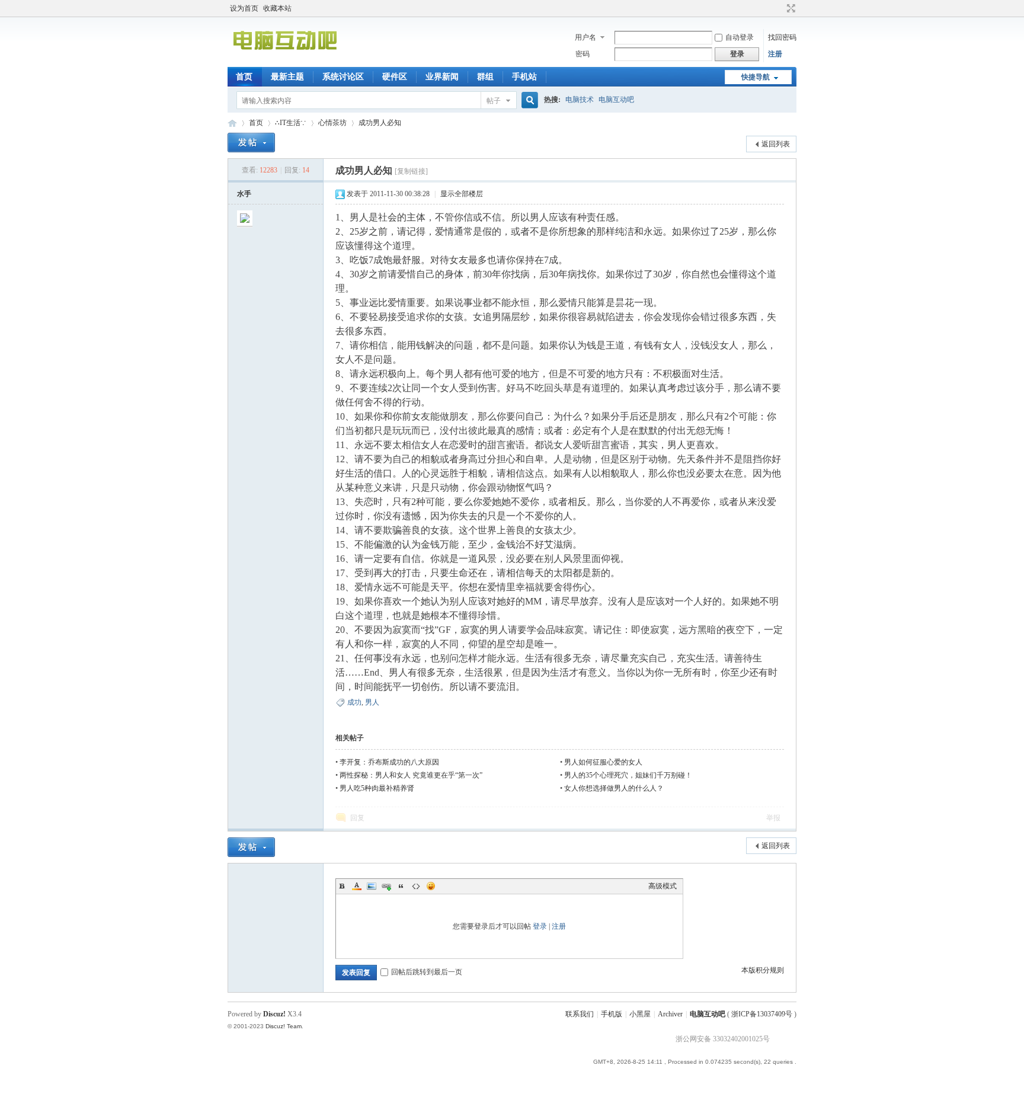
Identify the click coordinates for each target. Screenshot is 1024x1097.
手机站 (524, 76)
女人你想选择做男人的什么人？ (614, 788)
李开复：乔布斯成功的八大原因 (389, 762)
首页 (244, 76)
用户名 (585, 37)
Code (416, 886)
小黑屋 (640, 1014)
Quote (401, 886)
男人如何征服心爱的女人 (603, 762)
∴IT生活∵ (290, 123)
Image (371, 886)
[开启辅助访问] (780, 8)
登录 (540, 926)
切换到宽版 (789, 8)
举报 (773, 818)
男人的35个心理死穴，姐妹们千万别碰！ (628, 775)
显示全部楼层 (461, 194)
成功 (354, 702)
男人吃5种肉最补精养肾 (377, 788)
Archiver (670, 1014)
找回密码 (782, 37)
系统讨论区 (343, 76)
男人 (372, 702)
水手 (244, 194)
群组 (485, 76)
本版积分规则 (762, 970)
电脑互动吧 (616, 99)
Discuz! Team (283, 1026)
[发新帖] (251, 142)
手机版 (611, 1014)
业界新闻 (442, 76)
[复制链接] (411, 171)
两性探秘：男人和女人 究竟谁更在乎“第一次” (411, 775)
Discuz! (274, 1014)
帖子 (494, 101)
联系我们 (579, 1014)
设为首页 (244, 8)
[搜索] (528, 100)
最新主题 (287, 76)
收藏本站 (277, 8)
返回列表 (775, 144)
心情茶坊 (332, 123)
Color (357, 886)
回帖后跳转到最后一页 (426, 972)
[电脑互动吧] (285, 60)
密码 (582, 54)
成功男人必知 (380, 123)
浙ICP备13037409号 (761, 1014)
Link (386, 886)
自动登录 (739, 37)
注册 (775, 54)
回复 (357, 818)
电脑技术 (579, 99)
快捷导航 (755, 77)
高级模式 (662, 886)
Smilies (431, 886)
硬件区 (394, 76)
